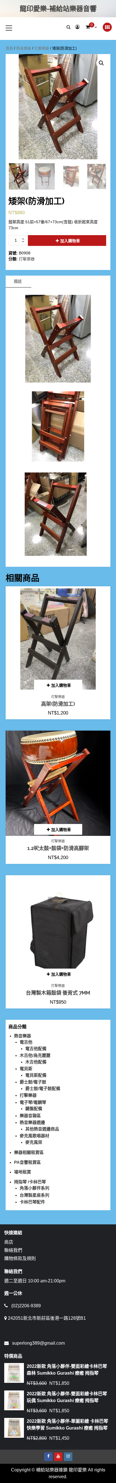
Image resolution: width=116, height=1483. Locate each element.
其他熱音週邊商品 (42, 1128)
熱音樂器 (23, 48)
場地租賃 (22, 1171)
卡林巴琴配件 (32, 1201)
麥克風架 (33, 1142)
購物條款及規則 (20, 1258)
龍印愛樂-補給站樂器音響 (58, 9)
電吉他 (26, 1042)
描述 (18, 281)
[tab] (17, 281)
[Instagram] (68, 1456)
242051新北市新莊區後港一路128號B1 (47, 1318)
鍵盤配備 (33, 1108)
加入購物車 (70, 241)
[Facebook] (48, 1456)
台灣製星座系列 (34, 1195)
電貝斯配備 (35, 1075)
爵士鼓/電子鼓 (33, 1081)
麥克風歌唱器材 (34, 1135)
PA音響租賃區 (27, 1162)
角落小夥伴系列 (34, 1188)
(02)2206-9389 (26, 1305)
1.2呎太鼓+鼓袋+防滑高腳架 (58, 848)
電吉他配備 (35, 1048)
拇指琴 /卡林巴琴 (30, 1181)
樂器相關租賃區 (29, 1152)
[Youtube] (58, 1456)
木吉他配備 (35, 1061)
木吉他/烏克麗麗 (35, 1055)
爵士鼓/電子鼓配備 (42, 1088)
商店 (8, 1242)
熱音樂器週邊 (32, 1122)
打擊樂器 (41, 48)
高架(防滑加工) (58, 704)
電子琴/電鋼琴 (33, 1102)
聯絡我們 (13, 1250)
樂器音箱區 (30, 1115)
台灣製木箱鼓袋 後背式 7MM (58, 993)
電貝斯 (26, 1068)
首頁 (9, 48)
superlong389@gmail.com (38, 1343)
